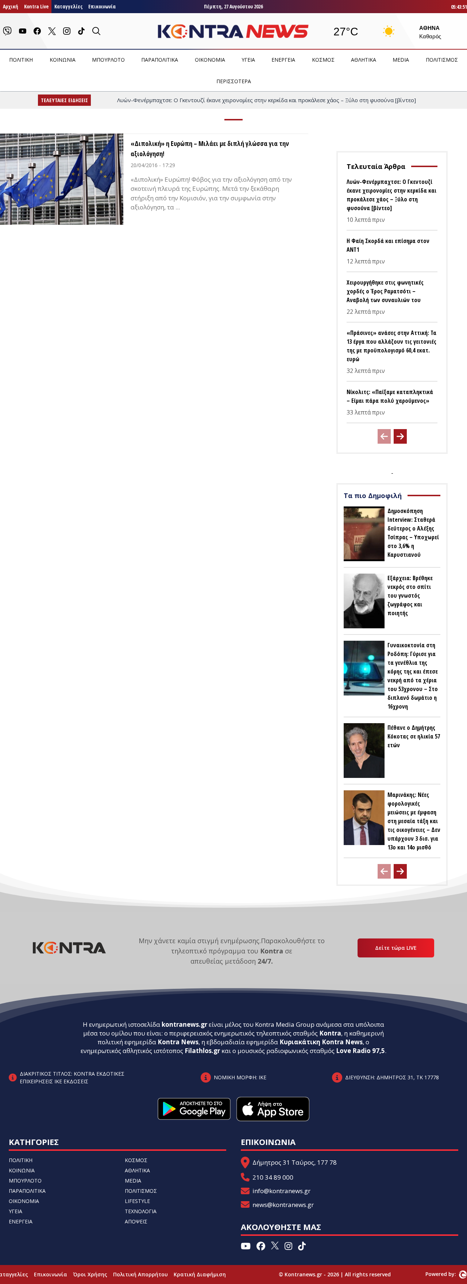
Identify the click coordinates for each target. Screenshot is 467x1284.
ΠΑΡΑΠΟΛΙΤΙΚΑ (159, 59)
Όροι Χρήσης (90, 1274)
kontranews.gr (184, 1024)
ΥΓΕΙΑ (248, 59)
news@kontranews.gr (283, 1204)
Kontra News (178, 1042)
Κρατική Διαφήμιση (200, 1274)
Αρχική (10, 6)
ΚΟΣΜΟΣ (323, 59)
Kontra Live (36, 6)
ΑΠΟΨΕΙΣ (136, 1221)
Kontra (330, 1033)
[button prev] (384, 436)
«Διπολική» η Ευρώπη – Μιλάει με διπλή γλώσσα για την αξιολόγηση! (210, 148)
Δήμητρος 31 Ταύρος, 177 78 (294, 1162)
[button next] (400, 436)
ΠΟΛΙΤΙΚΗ (21, 59)
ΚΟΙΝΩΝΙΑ (63, 59)
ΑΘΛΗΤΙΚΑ (363, 59)
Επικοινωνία (102, 6)
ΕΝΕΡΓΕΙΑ (283, 59)
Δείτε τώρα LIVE (396, 947)
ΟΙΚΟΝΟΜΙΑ (210, 59)
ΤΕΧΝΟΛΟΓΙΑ (141, 1211)
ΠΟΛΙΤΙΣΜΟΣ (442, 59)
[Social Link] (7, 31)
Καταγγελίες (68, 6)
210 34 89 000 (272, 1177)
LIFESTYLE (137, 1201)
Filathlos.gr (202, 1050)
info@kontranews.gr (281, 1191)
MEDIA (401, 59)
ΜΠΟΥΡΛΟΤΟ (108, 59)
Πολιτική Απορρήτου (140, 1274)
